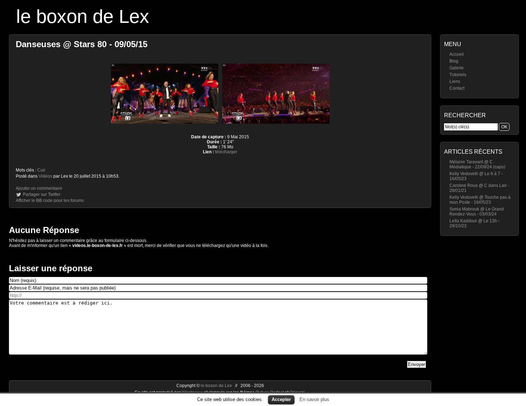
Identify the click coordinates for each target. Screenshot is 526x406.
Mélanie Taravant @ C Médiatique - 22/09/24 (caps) (477, 164)
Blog (453, 61)
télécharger (226, 151)
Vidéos (45, 176)
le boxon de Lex (82, 16)
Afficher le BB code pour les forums (50, 200)
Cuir (41, 170)
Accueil (456, 54)
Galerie (456, 67)
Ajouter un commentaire (39, 188)
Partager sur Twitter (41, 194)
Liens (454, 81)
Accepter (281, 399)
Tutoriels (457, 74)
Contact (456, 88)
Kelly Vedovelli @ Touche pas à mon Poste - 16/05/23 (480, 200)
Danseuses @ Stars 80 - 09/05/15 (81, 44)
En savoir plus (314, 399)
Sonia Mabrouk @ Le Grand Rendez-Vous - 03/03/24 (476, 212)
